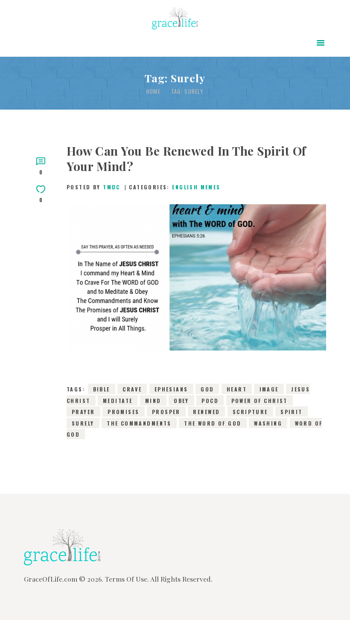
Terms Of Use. (127, 578)
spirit (291, 411)
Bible (101, 389)
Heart (237, 389)
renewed (206, 411)
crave (132, 389)
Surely (83, 422)
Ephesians (171, 389)
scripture (250, 411)
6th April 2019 (149, 292)
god (207, 389)
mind (153, 400)
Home (153, 91)
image (269, 389)
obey (181, 400)
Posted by (93, 187)
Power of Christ (259, 400)
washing (268, 422)
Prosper (166, 411)
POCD (210, 400)
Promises (123, 411)
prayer (83, 411)
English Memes (196, 187)
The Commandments (139, 422)
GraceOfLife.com (50, 578)
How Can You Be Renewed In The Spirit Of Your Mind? (186, 158)
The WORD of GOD (212, 422)
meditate (117, 400)
